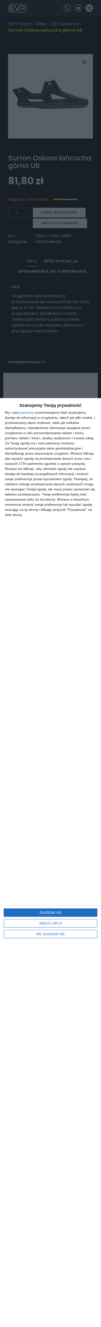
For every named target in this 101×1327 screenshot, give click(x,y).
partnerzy (27, 412)
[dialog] (50, 862)
